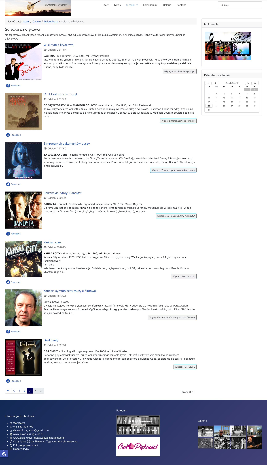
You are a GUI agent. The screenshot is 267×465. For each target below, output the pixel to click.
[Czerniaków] (205, 431)
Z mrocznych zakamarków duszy (67, 143)
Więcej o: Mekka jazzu (183, 276)
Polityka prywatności (25, 445)
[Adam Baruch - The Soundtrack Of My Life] (138, 424)
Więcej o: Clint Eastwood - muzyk (178, 120)
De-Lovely (51, 340)
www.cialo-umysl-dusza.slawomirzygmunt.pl (39, 437)
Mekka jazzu (52, 242)
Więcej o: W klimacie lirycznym (179, 71)
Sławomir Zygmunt (45, 441)
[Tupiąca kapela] (238, 442)
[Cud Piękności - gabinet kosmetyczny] (138, 446)
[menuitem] (105, 4)
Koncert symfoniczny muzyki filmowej (70, 291)
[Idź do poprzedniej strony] (14, 391)
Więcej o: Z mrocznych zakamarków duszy (173, 170)
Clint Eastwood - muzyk (61, 94)
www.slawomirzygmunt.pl (28, 434)
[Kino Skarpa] (254, 431)
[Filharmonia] (254, 442)
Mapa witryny (20, 448)
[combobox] (240, 4)
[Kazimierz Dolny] (238, 431)
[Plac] (222, 442)
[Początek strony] (262, 459)
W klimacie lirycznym (59, 45)
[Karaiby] (222, 431)
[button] (13, 85)
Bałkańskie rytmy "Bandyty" (63, 193)
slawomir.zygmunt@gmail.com (31, 430)
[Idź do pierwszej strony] (8, 391)
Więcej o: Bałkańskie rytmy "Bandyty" (176, 216)
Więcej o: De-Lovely (184, 366)
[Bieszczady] (205, 442)
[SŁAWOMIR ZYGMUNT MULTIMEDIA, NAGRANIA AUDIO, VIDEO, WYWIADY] (228, 59)
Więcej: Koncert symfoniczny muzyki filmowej (172, 317)
